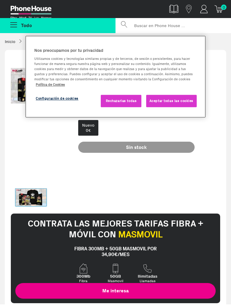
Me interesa (115, 291)
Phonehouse (35, 10)
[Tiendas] (188, 8)
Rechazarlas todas (121, 101)
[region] (115, 76)
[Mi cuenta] (203, 8)
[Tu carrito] (218, 8)
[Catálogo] (173, 8)
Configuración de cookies (57, 98)
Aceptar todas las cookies (171, 101)
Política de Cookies (50, 84)
